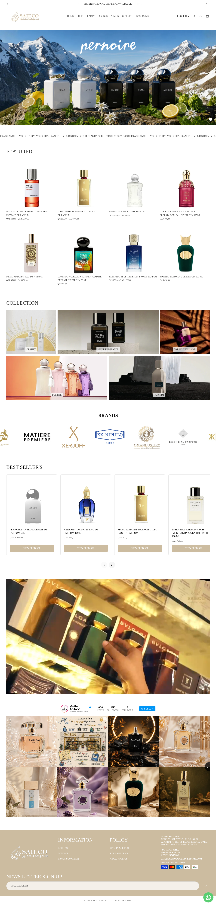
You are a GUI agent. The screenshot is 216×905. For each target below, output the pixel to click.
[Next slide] (206, 3)
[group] (108, 77)
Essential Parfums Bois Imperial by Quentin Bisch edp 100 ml (192, 533)
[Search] (193, 16)
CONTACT (63, 853)
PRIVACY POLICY (118, 859)
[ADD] (205, 204)
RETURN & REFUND (120, 848)
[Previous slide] (7, 3)
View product (31, 548)
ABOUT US (63, 848)
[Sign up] (205, 885)
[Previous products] (104, 565)
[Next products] (112, 565)
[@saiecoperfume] (64, 709)
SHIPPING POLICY (119, 853)
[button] (196, 119)
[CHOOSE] (51, 204)
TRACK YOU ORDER (68, 859)
